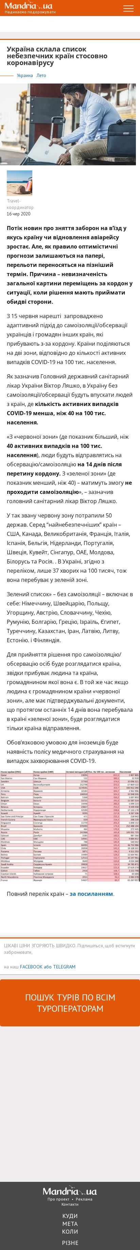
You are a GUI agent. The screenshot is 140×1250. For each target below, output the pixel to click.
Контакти (70, 1204)
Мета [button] (70, 1224)
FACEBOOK (31, 966)
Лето (41, 75)
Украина (25, 75)
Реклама (84, 1199)
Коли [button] (70, 1231)
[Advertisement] (70, 1103)
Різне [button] (70, 1243)
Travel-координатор (20, 204)
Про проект (58, 1199)
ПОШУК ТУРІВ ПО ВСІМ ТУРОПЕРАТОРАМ (70, 1003)
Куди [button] (70, 1216)
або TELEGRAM (59, 966)
